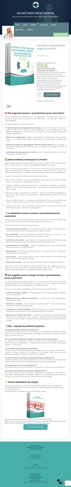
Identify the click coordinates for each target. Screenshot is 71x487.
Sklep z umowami (61, 34)
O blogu (33, 25)
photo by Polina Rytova (35, 480)
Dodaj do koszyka (52, 95)
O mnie (25, 25)
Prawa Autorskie (49, 101)
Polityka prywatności (35, 474)
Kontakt (30, 30)
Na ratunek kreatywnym (35, 13)
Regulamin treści (35, 475)
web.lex (46, 482)
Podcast (54, 25)
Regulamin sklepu (35, 478)
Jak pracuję (43, 25)
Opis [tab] (8, 106)
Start (17, 25)
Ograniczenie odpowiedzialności (35, 477)
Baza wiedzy (20, 30)
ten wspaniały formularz (38, 421)
